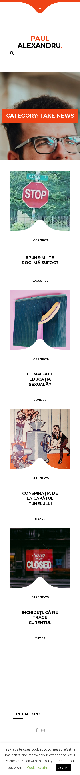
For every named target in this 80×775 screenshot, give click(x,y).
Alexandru (40, 42)
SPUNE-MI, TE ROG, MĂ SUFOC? (40, 260)
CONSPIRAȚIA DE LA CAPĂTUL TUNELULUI (40, 498)
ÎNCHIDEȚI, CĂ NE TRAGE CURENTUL (40, 617)
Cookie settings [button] (38, 767)
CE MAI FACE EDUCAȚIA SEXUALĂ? (40, 379)
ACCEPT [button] (63, 768)
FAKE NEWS (40, 239)
